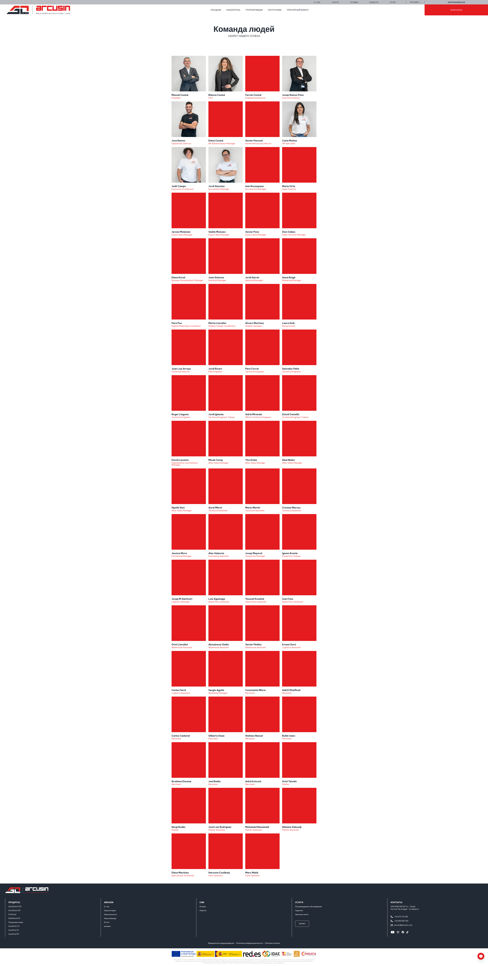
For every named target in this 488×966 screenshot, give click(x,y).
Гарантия (299, 910)
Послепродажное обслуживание (308, 906)
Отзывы (203, 906)
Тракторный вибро (297, 10)
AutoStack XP (14, 910)
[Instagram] (398, 932)
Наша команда (110, 918)
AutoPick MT (13, 934)
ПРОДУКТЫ (14, 902)
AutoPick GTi (13, 926)
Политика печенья (272, 943)
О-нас (106, 906)
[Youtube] (392, 932)
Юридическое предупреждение (221, 943)
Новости (203, 910)
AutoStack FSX (15, 906)
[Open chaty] (480, 956)
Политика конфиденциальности (249, 943)
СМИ (202, 902)
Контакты (456, 10)
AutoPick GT (13, 930)
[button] (415, 2)
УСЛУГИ (299, 902)
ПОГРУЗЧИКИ (275, 10)
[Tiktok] (407, 932)
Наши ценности (110, 914)
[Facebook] (402, 932)
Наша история (110, 910)
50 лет (106, 922)
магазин (107, 926)
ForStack (12, 914)
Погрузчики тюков (15, 922)
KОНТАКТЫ (396, 902)
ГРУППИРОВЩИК (254, 10)
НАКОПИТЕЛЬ (233, 10)
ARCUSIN (108, 902)
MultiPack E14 (14, 918)
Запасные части (301, 914)
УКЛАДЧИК (216, 10)
